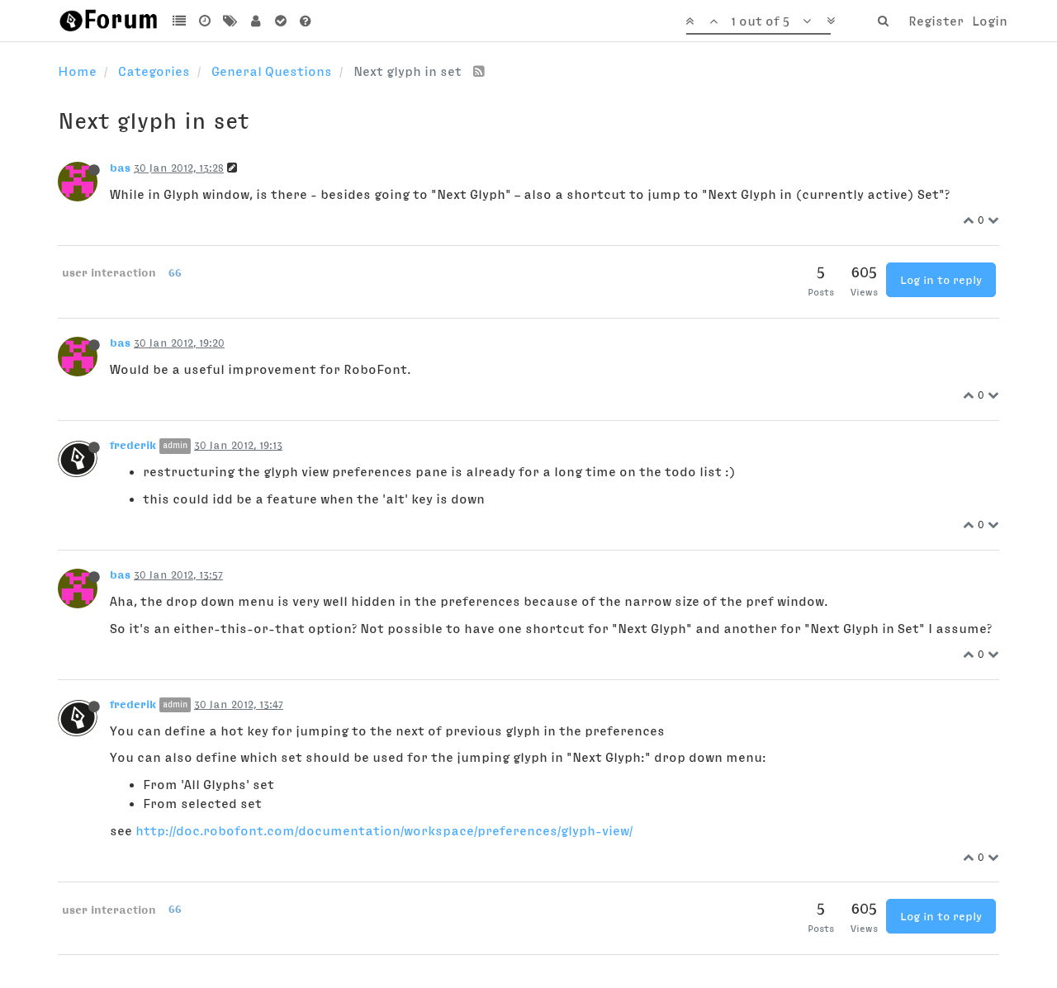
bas (120, 167)
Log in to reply (941, 280)
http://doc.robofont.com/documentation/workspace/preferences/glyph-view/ (384, 830)
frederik (133, 445)
